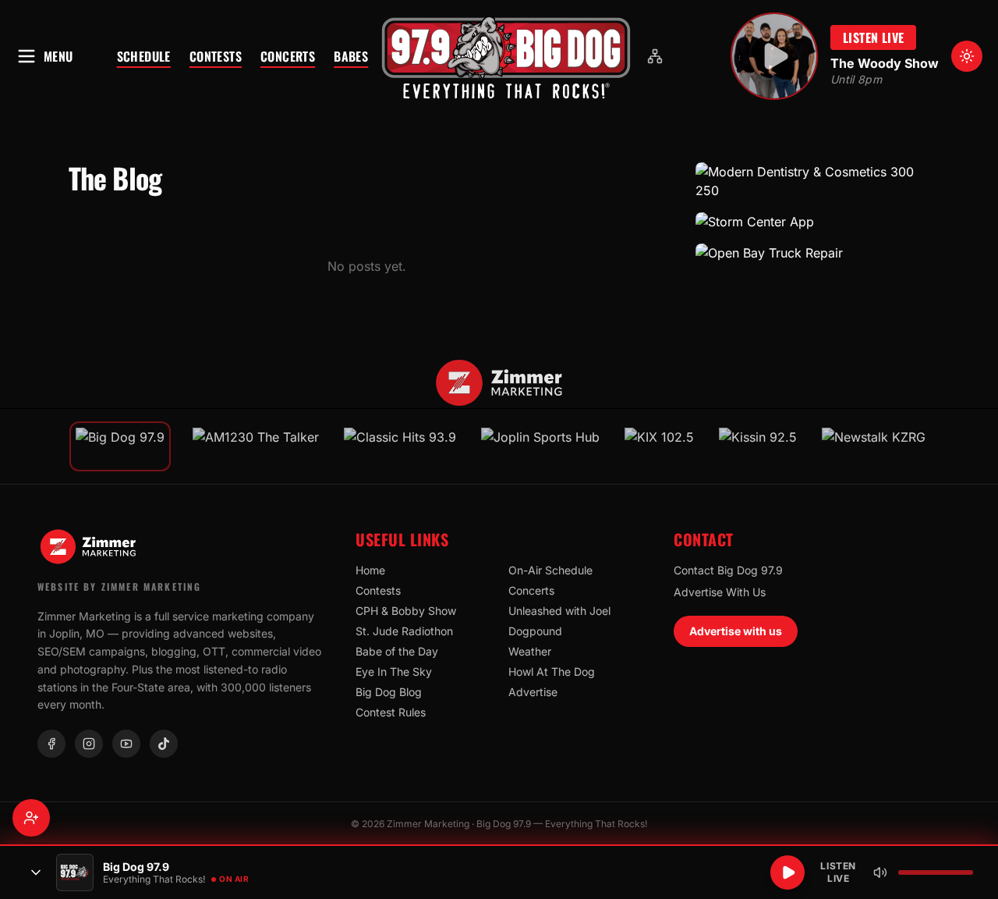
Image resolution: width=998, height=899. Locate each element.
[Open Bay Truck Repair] (812, 252)
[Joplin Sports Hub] (540, 446)
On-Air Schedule (550, 570)
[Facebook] (51, 744)
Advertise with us (735, 631)
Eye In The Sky (394, 671)
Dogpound (535, 631)
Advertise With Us (720, 592)
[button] (506, 56)
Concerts (287, 56)
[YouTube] (126, 744)
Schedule (144, 56)
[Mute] (880, 872)
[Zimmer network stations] (655, 56)
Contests (215, 56)
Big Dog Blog (389, 691)
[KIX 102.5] (659, 446)
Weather (529, 651)
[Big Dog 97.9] (506, 56)
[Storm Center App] (812, 221)
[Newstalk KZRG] (873, 446)
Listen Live (873, 37)
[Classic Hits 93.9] (400, 446)
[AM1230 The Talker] (256, 446)
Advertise (532, 691)
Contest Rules (391, 712)
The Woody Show (884, 63)
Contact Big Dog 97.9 (728, 570)
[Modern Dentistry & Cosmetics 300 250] (812, 181)
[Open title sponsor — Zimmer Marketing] (499, 383)
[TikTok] (164, 744)
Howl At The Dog (551, 671)
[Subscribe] (31, 818)
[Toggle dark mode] (966, 56)
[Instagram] (89, 744)
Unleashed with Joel (559, 610)
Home (370, 570)
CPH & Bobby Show (406, 610)
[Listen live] (774, 56)
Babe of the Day (397, 651)
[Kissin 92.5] (758, 446)
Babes (351, 56)
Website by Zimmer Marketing (119, 586)
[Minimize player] (36, 872)
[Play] (787, 872)
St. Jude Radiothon (404, 631)
